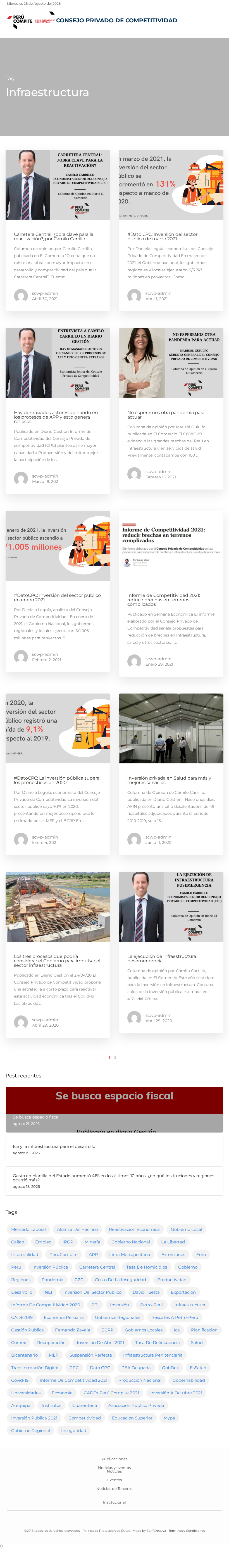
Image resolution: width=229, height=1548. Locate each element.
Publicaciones (114, 1459)
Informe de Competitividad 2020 (45, 1304)
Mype (169, 1418)
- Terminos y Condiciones (185, 1531)
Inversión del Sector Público (92, 1292)
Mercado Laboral (28, 1229)
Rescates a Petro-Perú (174, 1317)
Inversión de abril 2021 (100, 1342)
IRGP (68, 1242)
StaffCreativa (156, 1531)
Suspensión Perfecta (91, 1355)
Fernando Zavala (72, 1330)
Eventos (114, 1480)
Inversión (119, 1304)
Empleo (43, 1242)
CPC (74, 1367)
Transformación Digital (34, 1367)
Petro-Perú (151, 1304)
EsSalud (198, 1367)
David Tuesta (146, 1292)
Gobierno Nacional (130, 1242)
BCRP (107, 1330)
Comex (18, 1342)
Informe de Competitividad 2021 (73, 1380)
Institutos (51, 1405)
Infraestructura (190, 1304)
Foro (201, 1254)
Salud (197, 1342)
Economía (62, 1392)
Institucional (114, 1502)
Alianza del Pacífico (77, 1229)
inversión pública (50, 1267)
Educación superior (132, 1418)
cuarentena (84, 1405)
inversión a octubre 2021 (176, 1392)
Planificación (204, 1330)
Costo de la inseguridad (120, 1279)
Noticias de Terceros (114, 1488)
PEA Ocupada (136, 1367)
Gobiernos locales (144, 1330)
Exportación (183, 1292)
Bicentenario (24, 1355)
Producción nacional (139, 1380)
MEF (53, 1355)
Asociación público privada (136, 1405)
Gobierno (187, 1267)
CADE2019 (22, 1317)
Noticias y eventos (114, 1467)
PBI (95, 1304)
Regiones (20, 1279)
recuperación (51, 1342)
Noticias (114, 1471)
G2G (79, 1279)
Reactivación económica (134, 1229)
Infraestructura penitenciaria (153, 1355)
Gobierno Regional (30, 1430)
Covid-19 (19, 1380)
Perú (16, 1267)
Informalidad (24, 1254)
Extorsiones (173, 1254)
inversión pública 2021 (34, 1418)
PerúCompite (63, 1254)
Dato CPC (100, 1367)
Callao (17, 1242)
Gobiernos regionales (117, 1317)
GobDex (170, 1367)
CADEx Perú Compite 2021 (111, 1392)
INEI (47, 1292)
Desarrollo (21, 1292)
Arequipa (20, 1405)
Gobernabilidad (189, 1380)
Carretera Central (97, 1267)
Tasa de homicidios (146, 1267)
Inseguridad (73, 1430)
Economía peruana (64, 1317)
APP (93, 1254)
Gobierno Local (186, 1229)
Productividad (172, 1279)
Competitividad (84, 1418)
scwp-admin (45, 293)
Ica (177, 1330)
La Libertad (173, 1242)
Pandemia (52, 1279)
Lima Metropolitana (129, 1254)
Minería (92, 1242)
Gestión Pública (27, 1330)
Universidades (25, 1392)
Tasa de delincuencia (157, 1342)
